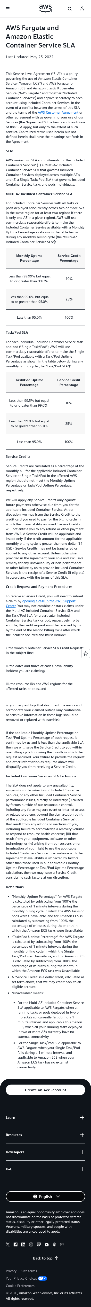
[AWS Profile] (82, 9)
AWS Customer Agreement (58, 112)
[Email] (62, 1245)
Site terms (29, 1271)
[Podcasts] (54, 1245)
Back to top (42, 1258)
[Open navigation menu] (8, 9)
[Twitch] (39, 1245)
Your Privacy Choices (21, 1278)
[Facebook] (15, 1245)
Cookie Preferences (20, 1285)
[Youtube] (47, 1245)
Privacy (11, 1271)
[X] (8, 1245)
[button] (45, 1090)
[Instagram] (31, 1245)
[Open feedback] (85, 653)
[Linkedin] (23, 1245)
